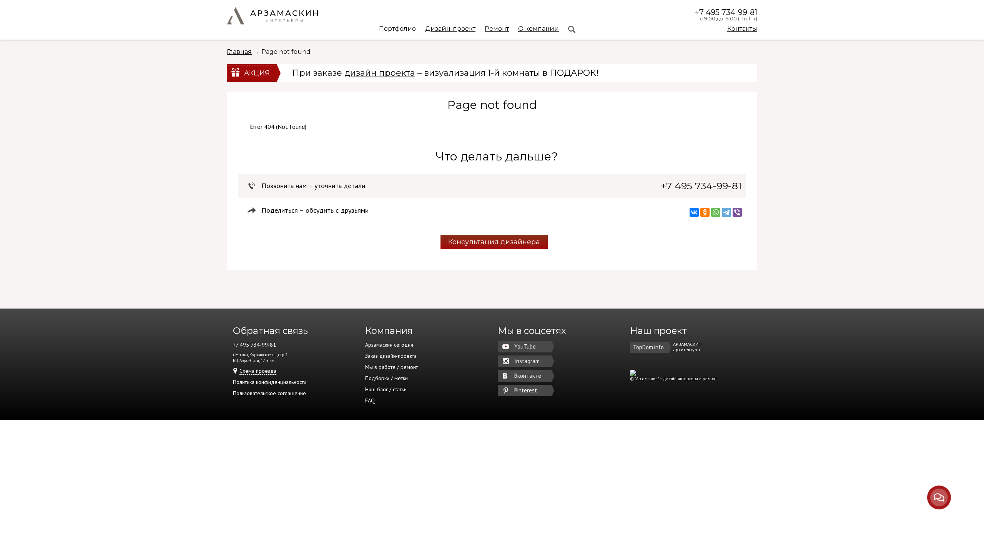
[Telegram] (726, 212)
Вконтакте (527, 375)
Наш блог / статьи (386, 389)
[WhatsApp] (715, 212)
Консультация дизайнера (494, 242)
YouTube (525, 346)
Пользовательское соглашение (269, 393)
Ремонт (497, 29)
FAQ (370, 400)
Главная (239, 51)
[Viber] (737, 212)
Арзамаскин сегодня (389, 344)
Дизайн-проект (450, 29)
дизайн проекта (379, 73)
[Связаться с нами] (939, 497)
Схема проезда (257, 370)
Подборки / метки (386, 378)
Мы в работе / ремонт (391, 367)
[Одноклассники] (705, 212)
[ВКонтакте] (694, 212)
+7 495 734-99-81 (726, 12)
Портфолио (397, 29)
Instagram (527, 361)
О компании (538, 29)
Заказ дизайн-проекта (391, 355)
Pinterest (525, 390)
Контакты (742, 28)
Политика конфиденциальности (269, 382)
